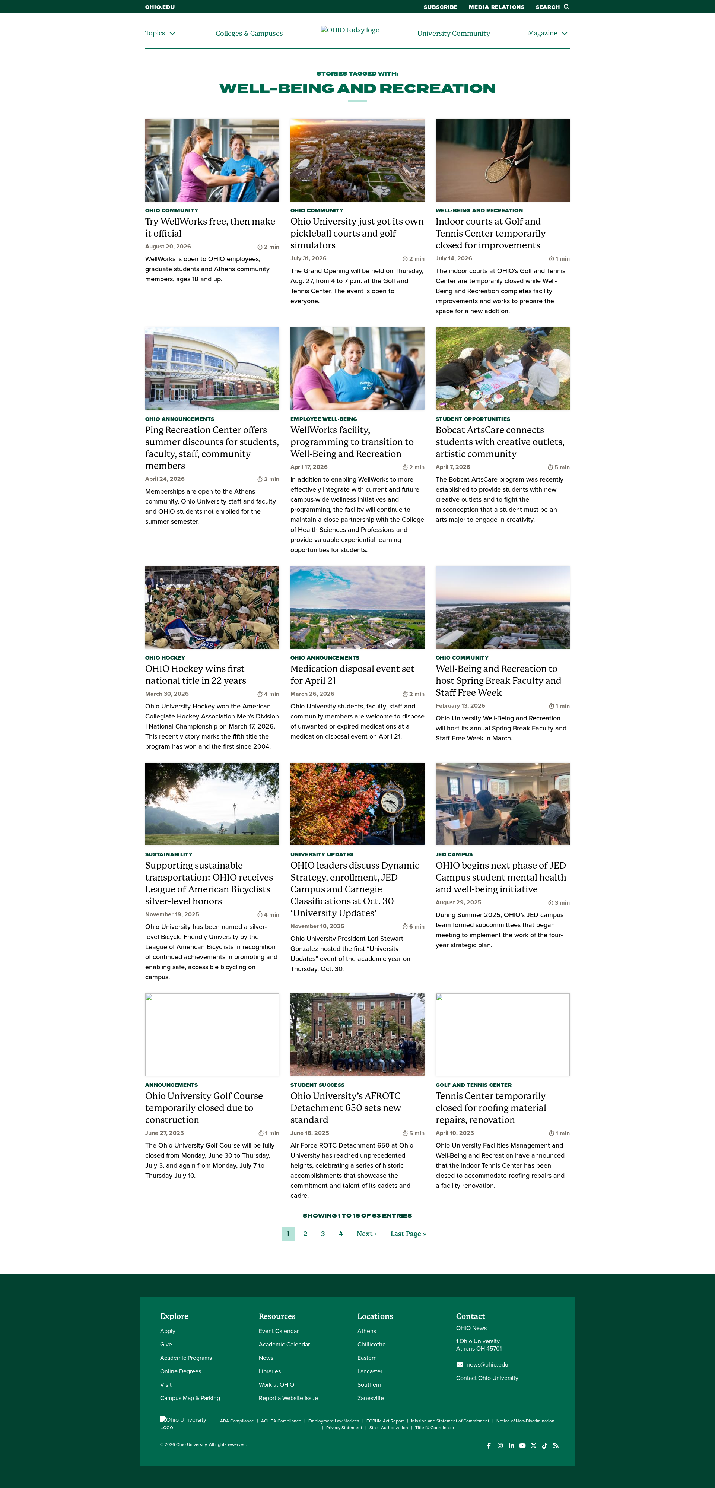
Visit (166, 1384)
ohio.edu (160, 7)
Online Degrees (180, 1371)
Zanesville (371, 1398)
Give (166, 1344)
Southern (369, 1384)
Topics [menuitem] (155, 33)
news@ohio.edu (487, 1364)
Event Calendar (279, 1331)
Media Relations (497, 7)
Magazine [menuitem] (542, 33)
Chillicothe (372, 1344)
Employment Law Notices (333, 1421)
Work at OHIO (276, 1384)
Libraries (270, 1371)
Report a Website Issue (288, 1398)
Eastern (367, 1358)
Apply (167, 1331)
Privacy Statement (344, 1427)
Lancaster (370, 1371)
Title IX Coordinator (434, 1427)
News (266, 1358)
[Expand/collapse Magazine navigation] (564, 33)
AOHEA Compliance (281, 1421)
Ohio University (191, 1444)
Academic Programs (186, 1358)
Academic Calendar (284, 1344)
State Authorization (388, 1427)
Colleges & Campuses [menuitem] (249, 33)
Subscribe (441, 7)
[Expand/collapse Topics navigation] (172, 33)
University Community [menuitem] (453, 33)
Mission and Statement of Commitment (450, 1421)
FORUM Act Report (385, 1421)
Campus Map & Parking (190, 1398)
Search (548, 7)
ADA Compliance (237, 1421)
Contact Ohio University (487, 1378)
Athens (367, 1331)
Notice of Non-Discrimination (525, 1421)
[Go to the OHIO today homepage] (350, 33)
